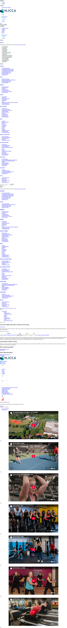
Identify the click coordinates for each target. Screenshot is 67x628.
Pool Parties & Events (5, 104)
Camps (1, 76)
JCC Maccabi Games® (6, 132)
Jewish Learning (5, 283)
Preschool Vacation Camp (6, 72)
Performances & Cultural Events (7, 147)
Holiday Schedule (5, 391)
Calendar (3, 2)
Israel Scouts (4, 165)
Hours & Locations (5, 28)
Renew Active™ (5, 239)
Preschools (2, 66)
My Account (5, 16)
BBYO (3, 161)
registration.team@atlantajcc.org (5, 354)
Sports (1, 118)
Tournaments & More (5, 90)
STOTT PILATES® (5, 112)
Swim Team (4, 97)
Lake (3, 101)
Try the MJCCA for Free (6, 393)
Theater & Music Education (6, 151)
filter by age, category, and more (20, 44)
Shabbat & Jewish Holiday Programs (8, 160)
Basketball (4, 122)
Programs (2, 42)
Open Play (4, 88)
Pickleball (1, 84)
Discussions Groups (5, 153)
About (3, 14)
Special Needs (2, 167)
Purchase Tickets (5, 154)
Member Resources (5, 392)
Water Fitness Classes (5, 103)
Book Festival (4, 144)
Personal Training (5, 111)
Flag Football (4, 124)
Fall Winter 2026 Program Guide (7, 394)
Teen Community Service (8, 320)
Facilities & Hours (5, 115)
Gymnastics (4, 125)
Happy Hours (4, 277)
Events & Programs (5, 116)
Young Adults (5, 180)
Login (4, 19)
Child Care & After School (4, 134)
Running (3, 113)
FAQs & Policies (5, 92)
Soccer (3, 127)
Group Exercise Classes (6, 109)
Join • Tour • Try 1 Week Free (7, 91)
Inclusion (3, 169)
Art (2, 148)
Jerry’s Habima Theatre (6, 145)
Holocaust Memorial (5, 163)
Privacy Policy (4, 409)
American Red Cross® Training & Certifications (10, 102)
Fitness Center (4, 108)
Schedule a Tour (4, 74)
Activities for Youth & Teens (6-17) (8, 171)
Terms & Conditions (5, 408)
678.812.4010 (2, 355)
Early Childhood (5, 177)
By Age (1, 175)
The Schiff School (8, 195)
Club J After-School (5, 136)
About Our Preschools (5, 68)
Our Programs (2, 308)
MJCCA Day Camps (5, 78)
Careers (3, 373)
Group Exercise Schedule (6, 388)
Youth (4, 178)
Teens (4, 179)
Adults (4, 181)
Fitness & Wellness (3, 106)
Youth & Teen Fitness (5, 130)
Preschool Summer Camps (6, 71)
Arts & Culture (6, 317)
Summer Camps (4, 173)
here (35, 339)
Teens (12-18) (10, 308)
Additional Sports (5, 131)
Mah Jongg (4, 276)
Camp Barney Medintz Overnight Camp (8, 79)
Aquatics (1, 94)
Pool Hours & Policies (5, 98)
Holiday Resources (5, 162)
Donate (3, 21)
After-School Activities (6, 140)
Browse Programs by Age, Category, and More (10, 387)
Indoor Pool (4, 100)
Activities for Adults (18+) (6, 172)
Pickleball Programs (5, 86)
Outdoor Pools (4, 99)
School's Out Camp (5, 73)
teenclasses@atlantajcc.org (4, 349)
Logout (4, 17)
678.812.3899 (2, 350)
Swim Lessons (4, 96)
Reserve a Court (4, 87)
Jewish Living (2, 156)
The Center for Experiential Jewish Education (9, 159)
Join (2, 32)
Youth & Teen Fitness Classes (7, 110)
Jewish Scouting (4, 164)
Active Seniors (5, 182)
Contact (3, 3)
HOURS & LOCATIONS (6, 7)
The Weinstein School (8, 69)
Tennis (3, 128)
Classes (5, 319)
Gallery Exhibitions (5, 146)
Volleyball (3, 129)
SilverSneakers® (5, 238)
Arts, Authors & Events (4, 142)
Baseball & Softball (5, 246)
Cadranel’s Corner (5, 89)
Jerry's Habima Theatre (6, 170)
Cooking (3, 149)
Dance (3, 123)
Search (2, 24)
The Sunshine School (7, 194)
